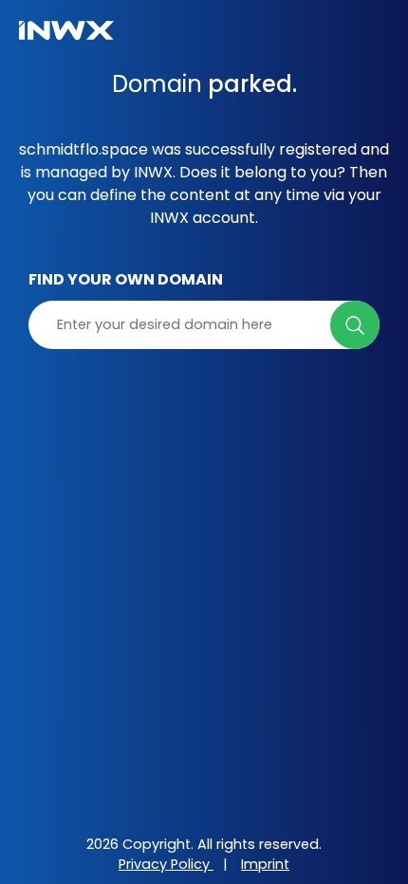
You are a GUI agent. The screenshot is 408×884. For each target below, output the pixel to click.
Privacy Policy (166, 864)
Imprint (265, 864)
